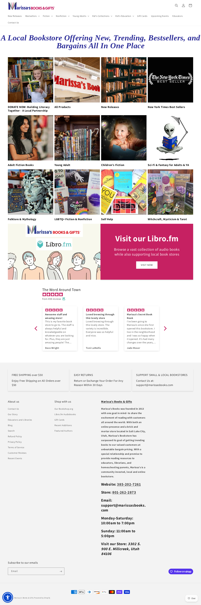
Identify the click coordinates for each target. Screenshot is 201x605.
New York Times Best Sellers (166, 107)
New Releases (110, 107)
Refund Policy (15, 436)
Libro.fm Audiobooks (65, 414)
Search (11, 431)
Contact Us (13, 408)
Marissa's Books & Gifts (24, 598)
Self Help (107, 219)
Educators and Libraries (20, 419)
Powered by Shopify (42, 598)
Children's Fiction (112, 165)
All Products (62, 107)
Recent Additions (63, 425)
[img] (102, 294)
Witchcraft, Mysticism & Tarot (167, 219)
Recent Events (15, 458)
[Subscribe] (60, 571)
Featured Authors (63, 431)
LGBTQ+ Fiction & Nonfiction (73, 219)
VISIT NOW (147, 264)
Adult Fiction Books (21, 165)
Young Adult (62, 165)
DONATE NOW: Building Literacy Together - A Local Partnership (29, 108)
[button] (32, 16)
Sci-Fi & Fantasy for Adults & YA (168, 165)
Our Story (12, 414)
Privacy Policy (15, 441)
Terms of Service (16, 447)
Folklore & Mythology (22, 219)
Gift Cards (59, 419)
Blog (10, 425)
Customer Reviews (17, 452)
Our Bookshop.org (63, 408)
